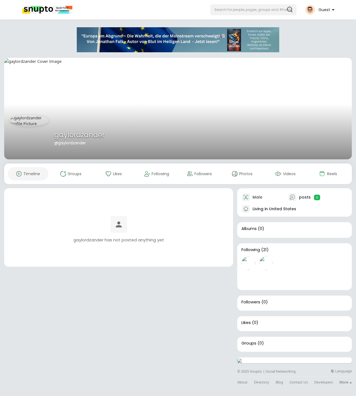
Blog (279, 382)
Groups (248, 343)
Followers (250, 302)
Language (343, 371)
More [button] (344, 382)
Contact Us (299, 382)
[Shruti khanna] (320, 263)
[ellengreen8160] (284, 263)
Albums (249, 228)
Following (250, 250)
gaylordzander (79, 135)
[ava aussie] (266, 263)
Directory (261, 382)
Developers (323, 382)
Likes (246, 322)
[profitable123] (248, 263)
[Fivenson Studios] (302, 263)
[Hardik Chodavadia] (337, 263)
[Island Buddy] (266, 279)
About (242, 382)
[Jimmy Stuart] (284, 279)
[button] (253, 9)
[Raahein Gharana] (248, 279)
